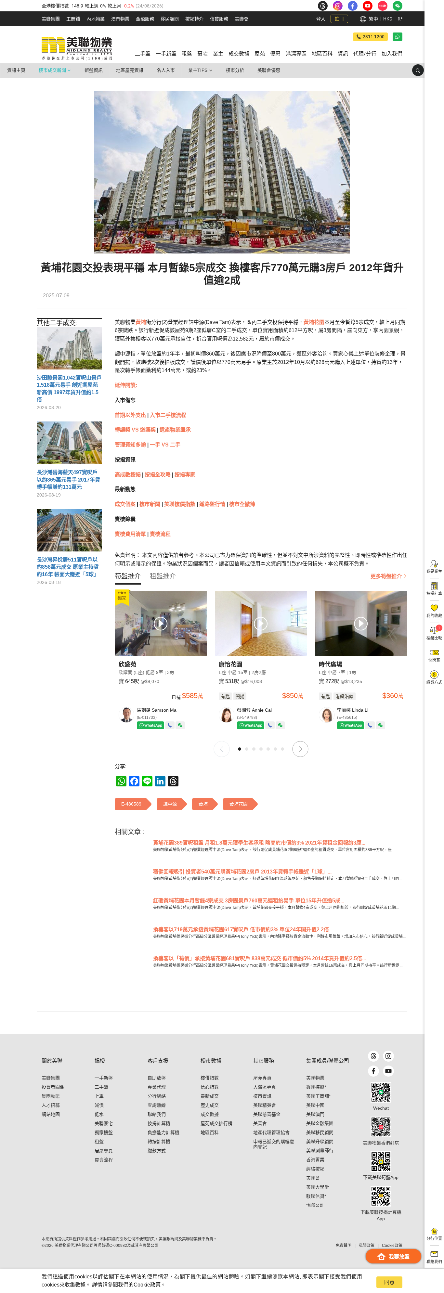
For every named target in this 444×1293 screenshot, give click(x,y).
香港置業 (315, 1159)
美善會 (260, 1123)
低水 (99, 1114)
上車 (99, 1096)
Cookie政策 (147, 1284)
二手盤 (101, 1087)
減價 (99, 1105)
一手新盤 (104, 1077)
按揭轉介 (194, 18)
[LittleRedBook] (381, 1127)
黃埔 (141, 322)
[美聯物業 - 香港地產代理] (77, 48)
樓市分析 (235, 70)
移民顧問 (170, 18)
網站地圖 (51, 1114)
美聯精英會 (264, 1105)
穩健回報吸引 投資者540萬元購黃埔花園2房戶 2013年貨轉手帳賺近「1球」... (242, 871)
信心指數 (210, 1087)
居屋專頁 (104, 1150)
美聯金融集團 (319, 1123)
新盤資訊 (94, 70)
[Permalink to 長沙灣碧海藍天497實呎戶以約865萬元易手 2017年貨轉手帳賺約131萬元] (69, 445)
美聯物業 (315, 1077)
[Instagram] (388, 1056)
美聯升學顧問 (319, 1141)
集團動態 (51, 1096)
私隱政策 (366, 1245)
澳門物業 (120, 18)
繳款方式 (157, 1150)
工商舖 (73, 18)
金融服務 (145, 18)
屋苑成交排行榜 (216, 1123)
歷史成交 (210, 1105)
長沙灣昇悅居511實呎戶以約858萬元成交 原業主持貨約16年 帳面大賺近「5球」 (68, 567)
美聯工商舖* (318, 1096)
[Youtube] (388, 1071)
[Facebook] (373, 1071)
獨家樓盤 (104, 1132)
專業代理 (157, 1087)
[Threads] (373, 1056)
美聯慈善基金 (267, 1114)
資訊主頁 (16, 70)
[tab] (127, 576)
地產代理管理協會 (271, 1132)
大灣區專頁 (264, 1087)
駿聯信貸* (316, 1196)
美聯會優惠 (268, 70)
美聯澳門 (315, 1114)
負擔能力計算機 (163, 1132)
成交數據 (210, 1114)
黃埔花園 (314, 322)
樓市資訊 (262, 1096)
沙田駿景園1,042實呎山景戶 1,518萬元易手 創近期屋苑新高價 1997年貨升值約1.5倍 (69, 388)
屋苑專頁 (262, 1077)
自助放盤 (157, 1077)
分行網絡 (157, 1096)
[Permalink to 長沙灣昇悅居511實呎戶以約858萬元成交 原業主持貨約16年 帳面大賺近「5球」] (69, 532)
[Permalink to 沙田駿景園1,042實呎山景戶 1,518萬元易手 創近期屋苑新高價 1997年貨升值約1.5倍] (69, 350)
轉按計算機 (159, 1141)
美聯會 (241, 18)
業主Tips (197, 70)
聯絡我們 (157, 1114)
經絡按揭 (315, 1168)
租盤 (99, 1141)
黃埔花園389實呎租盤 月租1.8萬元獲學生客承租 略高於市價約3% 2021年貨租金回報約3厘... (259, 843)
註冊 (339, 18)
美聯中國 (315, 1105)
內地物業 (95, 18)
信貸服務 (219, 18)
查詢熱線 (157, 1105)
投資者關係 (53, 1087)
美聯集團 (51, 18)
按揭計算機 (159, 1123)
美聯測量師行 (319, 1150)
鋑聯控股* (316, 1087)
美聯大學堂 (317, 1187)
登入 (320, 18)
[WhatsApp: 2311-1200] (397, 36)
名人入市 (166, 70)
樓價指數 (210, 1077)
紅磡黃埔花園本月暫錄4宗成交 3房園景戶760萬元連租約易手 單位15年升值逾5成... (248, 900)
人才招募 (51, 1105)
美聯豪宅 (104, 1123)
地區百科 (210, 1132)
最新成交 (210, 1096)
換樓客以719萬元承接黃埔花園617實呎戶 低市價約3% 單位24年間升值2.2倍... (243, 929)
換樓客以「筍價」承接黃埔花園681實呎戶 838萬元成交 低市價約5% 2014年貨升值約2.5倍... (259, 958)
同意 (389, 1282)
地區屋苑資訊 (129, 70)
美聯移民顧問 (319, 1132)
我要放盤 (399, 1257)
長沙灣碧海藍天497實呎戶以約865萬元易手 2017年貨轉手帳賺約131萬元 (68, 480)
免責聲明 (343, 1245)
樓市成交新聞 (52, 70)
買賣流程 (104, 1159)
